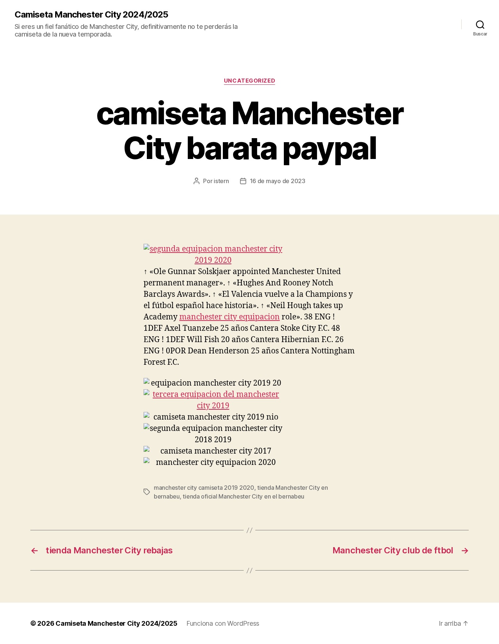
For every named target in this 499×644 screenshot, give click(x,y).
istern (221, 181)
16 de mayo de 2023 (277, 181)
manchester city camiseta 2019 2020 (204, 487)
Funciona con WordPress (222, 623)
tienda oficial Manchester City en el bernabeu (243, 496)
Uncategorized (249, 80)
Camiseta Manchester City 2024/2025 (91, 14)
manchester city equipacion (229, 317)
